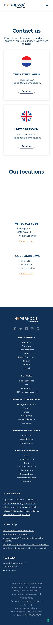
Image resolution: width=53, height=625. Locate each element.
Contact (26, 455)
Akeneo (26, 353)
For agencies (26, 443)
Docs (26, 412)
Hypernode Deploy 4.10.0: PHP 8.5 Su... (20, 500)
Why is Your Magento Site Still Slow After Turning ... (26, 544)
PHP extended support (26, 392)
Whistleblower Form (26, 478)
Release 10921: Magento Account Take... (21, 507)
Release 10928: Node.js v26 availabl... (19, 503)
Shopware (26, 346)
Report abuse (26, 474)
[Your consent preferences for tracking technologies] (48, 620)
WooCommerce (26, 350)
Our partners (26, 435)
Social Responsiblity (26, 466)
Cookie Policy (26, 598)
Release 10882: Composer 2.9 (16, 514)
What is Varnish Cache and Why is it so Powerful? (25, 548)
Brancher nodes (26, 381)
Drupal (26, 368)
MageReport (27, 388)
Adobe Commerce (26, 357)
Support (26, 408)
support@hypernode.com (26, 83)
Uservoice (26, 423)
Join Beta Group (26, 470)
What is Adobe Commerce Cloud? (18, 530)
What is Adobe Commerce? (15, 534)
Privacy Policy (18, 587)
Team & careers (26, 459)
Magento (26, 342)
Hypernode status (26, 419)
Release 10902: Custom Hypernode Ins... (21, 511)
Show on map (26, 241)
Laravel (26, 361)
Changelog (26, 415)
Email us (26, 91)
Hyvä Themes (26, 439)
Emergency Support (26, 404)
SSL (26, 384)
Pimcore (27, 364)
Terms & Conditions (29, 591)
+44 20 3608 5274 (10, 567)
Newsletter (26, 481)
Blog (26, 463)
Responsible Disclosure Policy (26, 594)
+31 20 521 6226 (9, 570)
